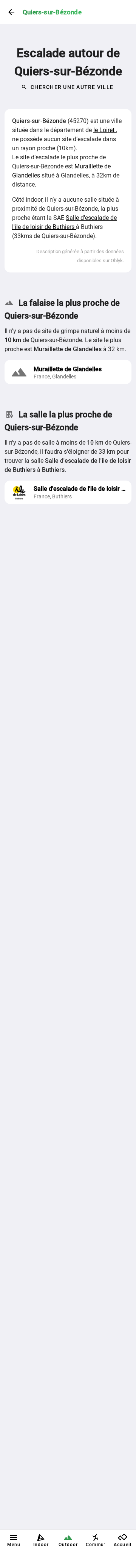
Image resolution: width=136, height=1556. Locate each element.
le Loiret (104, 130)
